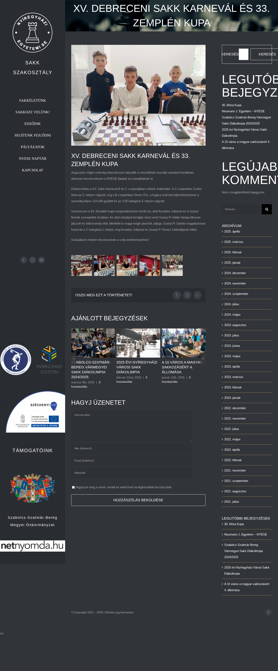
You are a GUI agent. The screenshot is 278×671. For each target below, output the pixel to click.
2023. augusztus (235, 325)
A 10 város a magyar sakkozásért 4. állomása (136, 367)
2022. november (235, 418)
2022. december (235, 408)
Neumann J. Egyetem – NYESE (243, 111)
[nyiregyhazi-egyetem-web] (49, 345)
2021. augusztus (235, 491)
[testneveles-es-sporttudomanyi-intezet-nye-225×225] (15, 345)
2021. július (231, 501)
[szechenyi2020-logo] (32, 389)
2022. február (233, 460)
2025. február (233, 252)
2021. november (235, 470)
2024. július (231, 304)
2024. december (235, 273)
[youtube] (41, 260)
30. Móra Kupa (175, 362)
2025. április (232, 231)
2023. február (233, 387)
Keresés (230, 54)
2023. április (232, 366)
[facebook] (23, 260)
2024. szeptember (236, 293)
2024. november (235, 283)
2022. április (232, 449)
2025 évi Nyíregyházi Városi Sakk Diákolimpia (91, 367)
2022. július (231, 429)
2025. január (232, 262)
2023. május (232, 356)
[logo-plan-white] (32, 13)
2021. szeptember (236, 481)
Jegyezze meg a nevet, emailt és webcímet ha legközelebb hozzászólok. (123, 482)
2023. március (233, 377)
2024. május (232, 314)
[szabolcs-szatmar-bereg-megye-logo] (33, 466)
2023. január (232, 397)
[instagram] (32, 260)
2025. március (233, 241)
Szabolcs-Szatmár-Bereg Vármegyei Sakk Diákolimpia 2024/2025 (243, 551)
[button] (81, 265)
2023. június (232, 345)
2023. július (231, 335)
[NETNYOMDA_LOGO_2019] (32, 542)
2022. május (232, 439)
